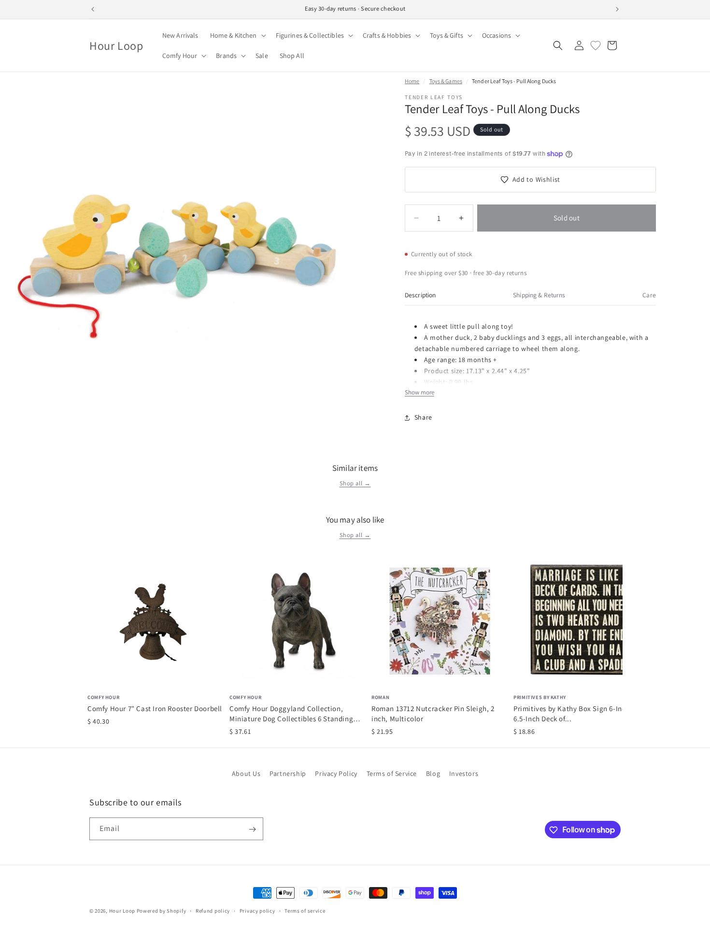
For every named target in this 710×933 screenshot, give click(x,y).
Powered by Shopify (161, 910)
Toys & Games (445, 81)
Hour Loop (122, 910)
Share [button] (423, 417)
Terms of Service (392, 773)
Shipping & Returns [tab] (539, 295)
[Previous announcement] (92, 9)
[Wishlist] (595, 45)
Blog (433, 773)
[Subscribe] (252, 829)
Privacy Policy (336, 773)
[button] (237, 35)
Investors (463, 773)
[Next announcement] (617, 9)
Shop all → (355, 483)
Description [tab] (420, 295)
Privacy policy (257, 910)
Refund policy (213, 910)
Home (412, 81)
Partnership (288, 773)
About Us (246, 773)
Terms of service (304, 910)
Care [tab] (649, 295)
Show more (419, 392)
